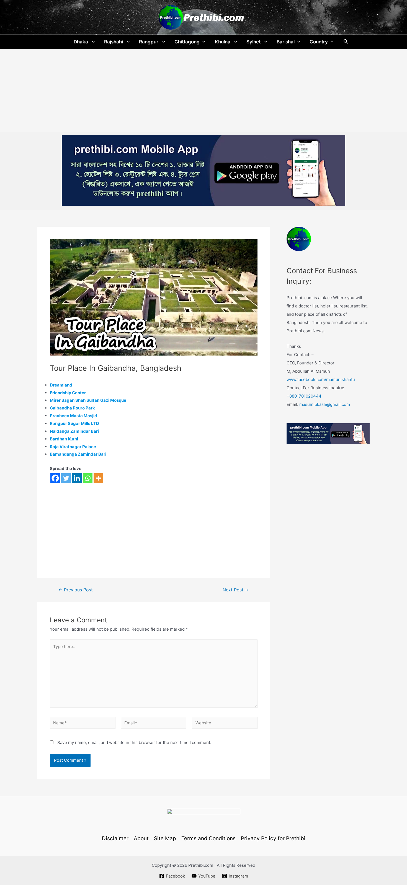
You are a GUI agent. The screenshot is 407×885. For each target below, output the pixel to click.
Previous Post (75, 590)
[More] (98, 478)
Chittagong (187, 42)
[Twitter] (66, 478)
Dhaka (81, 42)
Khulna (223, 42)
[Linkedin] (77, 478)
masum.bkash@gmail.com (324, 404)
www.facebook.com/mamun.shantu (321, 379)
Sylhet (254, 42)
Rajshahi (114, 42)
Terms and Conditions (208, 838)
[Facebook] (55, 478)
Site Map (165, 838)
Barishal (286, 42)
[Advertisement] (203, 90)
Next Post (236, 590)
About (141, 838)
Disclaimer (115, 838)
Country (319, 42)
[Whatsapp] (87, 478)
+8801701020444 (304, 396)
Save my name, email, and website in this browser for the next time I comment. (134, 742)
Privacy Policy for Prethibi (273, 838)
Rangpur (149, 42)
